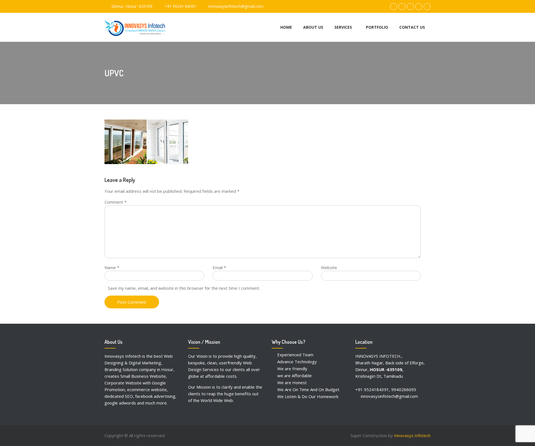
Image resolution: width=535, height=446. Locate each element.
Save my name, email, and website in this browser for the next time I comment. (184, 288)
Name (111, 267)
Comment (115, 202)
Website (329, 267)
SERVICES (343, 27)
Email (219, 267)
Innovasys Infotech (412, 435)
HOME (286, 27)
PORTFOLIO (377, 27)
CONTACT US (412, 27)
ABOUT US (313, 27)
